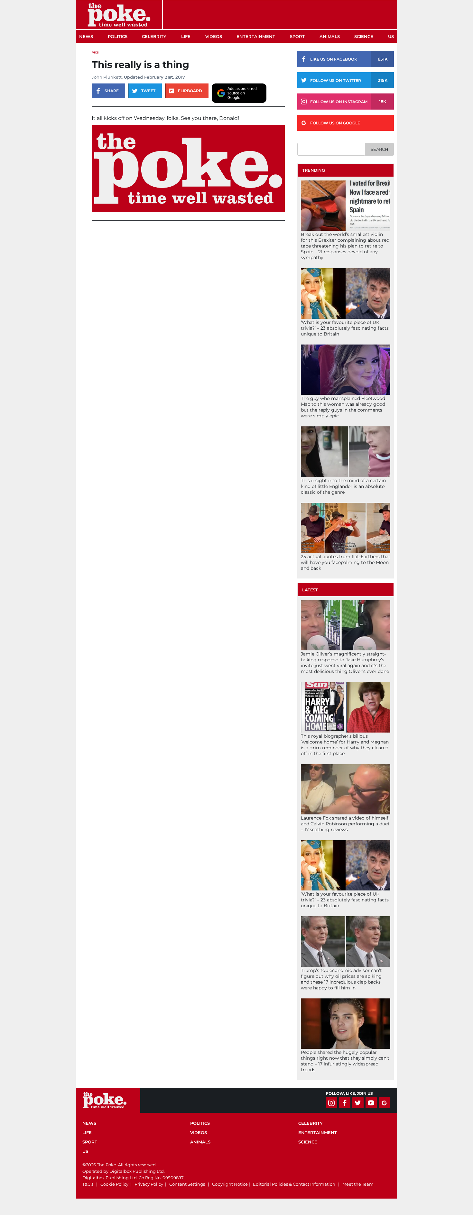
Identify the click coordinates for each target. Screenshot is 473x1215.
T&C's (87, 1184)
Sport (297, 36)
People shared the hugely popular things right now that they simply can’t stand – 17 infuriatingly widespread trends (345, 1061)
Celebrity (154, 36)
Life (185, 36)
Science (363, 36)
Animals (330, 36)
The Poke (119, 14)
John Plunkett (107, 77)
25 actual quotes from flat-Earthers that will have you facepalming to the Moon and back (345, 562)
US (391, 36)
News (86, 36)
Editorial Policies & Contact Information (294, 1184)
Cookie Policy (114, 1184)
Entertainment (255, 36)
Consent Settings (187, 1184)
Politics (117, 36)
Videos (213, 36)
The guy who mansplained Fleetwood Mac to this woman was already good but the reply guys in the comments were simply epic (343, 407)
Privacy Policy (148, 1184)
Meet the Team (358, 1184)
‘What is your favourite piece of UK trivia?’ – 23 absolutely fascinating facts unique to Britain (345, 328)
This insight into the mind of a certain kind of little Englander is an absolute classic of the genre (343, 486)
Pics (95, 52)
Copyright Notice (230, 1184)
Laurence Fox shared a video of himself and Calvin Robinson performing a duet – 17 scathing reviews (345, 823)
